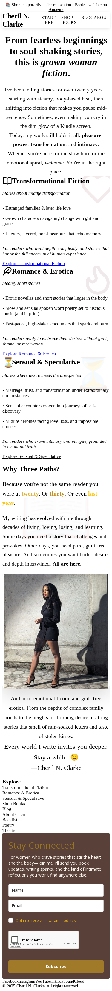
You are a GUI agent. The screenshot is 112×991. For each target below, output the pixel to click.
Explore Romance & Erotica (29, 353)
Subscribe (56, 966)
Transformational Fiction (25, 787)
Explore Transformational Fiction (33, 263)
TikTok (57, 981)
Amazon (56, 9)
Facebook (10, 981)
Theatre (9, 830)
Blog (87, 17)
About (102, 17)
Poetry (8, 824)
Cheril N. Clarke (16, 20)
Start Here (49, 20)
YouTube (43, 981)
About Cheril (14, 814)
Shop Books (69, 20)
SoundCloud (73, 981)
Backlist (9, 819)
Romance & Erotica (20, 792)
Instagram (27, 981)
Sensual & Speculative (23, 798)
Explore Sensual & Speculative (31, 456)
